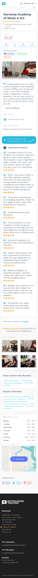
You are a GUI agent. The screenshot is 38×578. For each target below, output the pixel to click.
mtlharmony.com (9, 478)
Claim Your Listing (9, 525)
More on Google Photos (9, 337)
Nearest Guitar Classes (11, 381)
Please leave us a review (14, 328)
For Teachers (7, 522)
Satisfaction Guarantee (11, 515)
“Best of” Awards (9, 527)
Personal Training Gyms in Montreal (15, 404)
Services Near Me (9, 520)
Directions (20, 459)
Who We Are (6, 529)
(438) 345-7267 (10, 28)
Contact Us (6, 532)
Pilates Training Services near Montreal (16, 396)
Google (25, 321)
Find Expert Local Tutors (11, 517)
